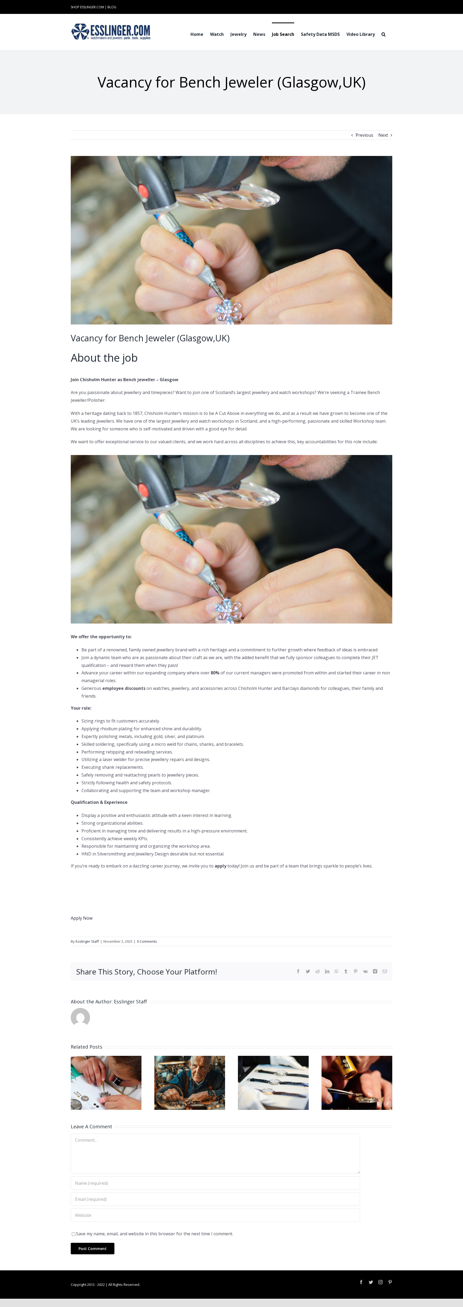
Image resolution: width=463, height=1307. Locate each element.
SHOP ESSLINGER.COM (87, 7)
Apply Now (81, 918)
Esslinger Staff (87, 941)
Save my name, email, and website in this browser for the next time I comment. (154, 1234)
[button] (384, 33)
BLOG (111, 7)
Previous (364, 135)
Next (383, 135)
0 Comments (147, 941)
